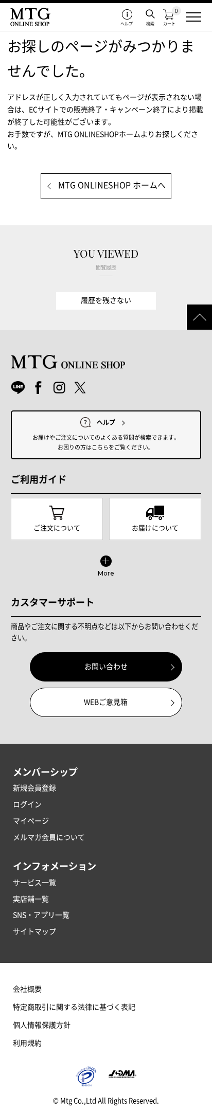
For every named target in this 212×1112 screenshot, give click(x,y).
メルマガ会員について (49, 837)
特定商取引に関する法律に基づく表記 (74, 1007)
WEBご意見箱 (106, 702)
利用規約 (27, 1043)
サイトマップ (34, 931)
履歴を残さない (106, 300)
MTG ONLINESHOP (30, 17)
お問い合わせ (106, 666)
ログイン (27, 804)
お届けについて (155, 528)
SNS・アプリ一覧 (41, 915)
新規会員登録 (34, 788)
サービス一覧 (34, 882)
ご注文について (56, 528)
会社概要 (27, 989)
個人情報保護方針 (41, 1025)
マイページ (31, 820)
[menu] (193, 17)
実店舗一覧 (31, 899)
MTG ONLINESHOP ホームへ (112, 186)
